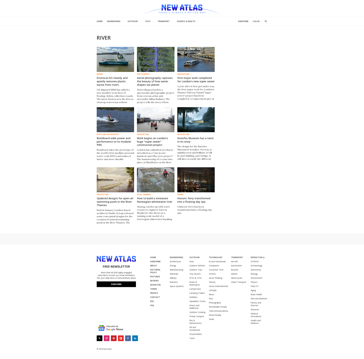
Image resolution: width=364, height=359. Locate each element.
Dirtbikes (193, 297)
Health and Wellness (256, 321)
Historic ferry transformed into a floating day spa (193, 200)
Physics (254, 282)
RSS (152, 301)
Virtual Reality (215, 315)
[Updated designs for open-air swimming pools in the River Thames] (115, 179)
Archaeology (256, 265)
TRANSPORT (164, 21)
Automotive (236, 265)
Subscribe (116, 284)
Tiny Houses (195, 273)
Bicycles (234, 269)
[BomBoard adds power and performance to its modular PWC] (115, 119)
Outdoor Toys (195, 269)
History (212, 282)
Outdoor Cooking (197, 312)
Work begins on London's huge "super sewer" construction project (152, 141)
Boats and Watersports (108, 134)
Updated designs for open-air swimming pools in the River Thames (115, 202)
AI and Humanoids (217, 261)
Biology (254, 273)
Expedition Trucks (197, 301)
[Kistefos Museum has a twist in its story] (196, 119)
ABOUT (153, 265)
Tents (192, 338)
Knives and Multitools (194, 306)
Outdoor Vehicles (197, 265)
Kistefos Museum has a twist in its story (195, 139)
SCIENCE (255, 261)
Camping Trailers (197, 293)
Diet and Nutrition (259, 298)
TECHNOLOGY (215, 257)
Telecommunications (218, 311)
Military (173, 278)
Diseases (255, 309)
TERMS (153, 289)
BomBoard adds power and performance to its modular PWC (114, 141)
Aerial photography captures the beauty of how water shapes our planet (155, 81)
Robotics (174, 282)
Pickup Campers (196, 316)
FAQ (152, 305)
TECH (147, 21)
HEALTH (254, 286)
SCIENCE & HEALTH (186, 21)
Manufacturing (176, 269)
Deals (211, 319)
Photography (143, 74)
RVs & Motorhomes (195, 321)
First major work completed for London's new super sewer (196, 79)
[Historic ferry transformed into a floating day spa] (196, 179)
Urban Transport (238, 282)
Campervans (195, 289)
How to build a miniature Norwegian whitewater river (154, 200)
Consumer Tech (216, 269)
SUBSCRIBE (243, 21)
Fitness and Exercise (256, 304)
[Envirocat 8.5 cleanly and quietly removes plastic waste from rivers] (115, 59)
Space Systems (177, 286)
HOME (100, 21)
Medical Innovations (256, 315)
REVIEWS (154, 280)
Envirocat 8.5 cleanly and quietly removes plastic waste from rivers (112, 81)
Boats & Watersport (194, 283)
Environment (256, 278)
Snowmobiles (195, 334)
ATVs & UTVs (195, 278)
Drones (212, 273)
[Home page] (182, 8)
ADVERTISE (155, 284)
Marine (100, 74)
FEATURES (155, 276)
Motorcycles (236, 278)
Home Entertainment (218, 286)
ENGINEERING (113, 21)
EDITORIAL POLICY (155, 271)
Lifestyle (213, 290)
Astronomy (256, 269)
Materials (174, 273)
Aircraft (234, 261)
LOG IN (256, 21)
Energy (173, 265)
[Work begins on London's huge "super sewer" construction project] (155, 119)
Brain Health (256, 294)
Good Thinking (144, 194)
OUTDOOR (133, 21)
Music (211, 294)
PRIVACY (154, 293)
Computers (214, 265)
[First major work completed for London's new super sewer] (196, 59)
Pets (211, 298)
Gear (191, 261)
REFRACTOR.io (258, 257)
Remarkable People (218, 306)
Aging (253, 290)
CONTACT (155, 297)
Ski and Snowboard (194, 328)
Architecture (183, 74)
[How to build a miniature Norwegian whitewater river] (155, 179)
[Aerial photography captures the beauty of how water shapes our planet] (155, 59)
